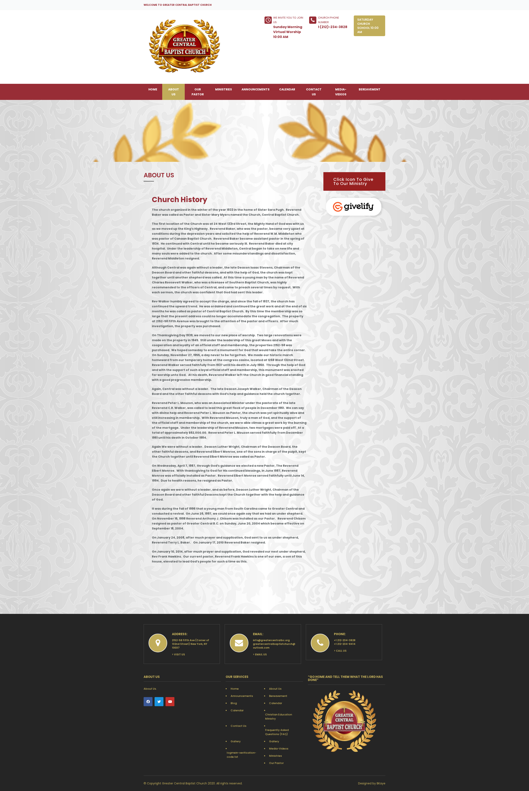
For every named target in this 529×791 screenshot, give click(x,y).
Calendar (287, 89)
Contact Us (314, 91)
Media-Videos (340, 91)
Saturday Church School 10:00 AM (368, 26)
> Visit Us (178, 654)
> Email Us (260, 654)
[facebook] (148, 701)
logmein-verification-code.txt (241, 755)
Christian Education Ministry (278, 717)
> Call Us (340, 650)
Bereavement (369, 89)
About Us (173, 91)
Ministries (223, 89)
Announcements (255, 89)
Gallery (236, 741)
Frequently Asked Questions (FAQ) (277, 732)
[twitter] (159, 701)
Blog (234, 703)
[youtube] (170, 701)
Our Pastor (198, 91)
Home (152, 89)
